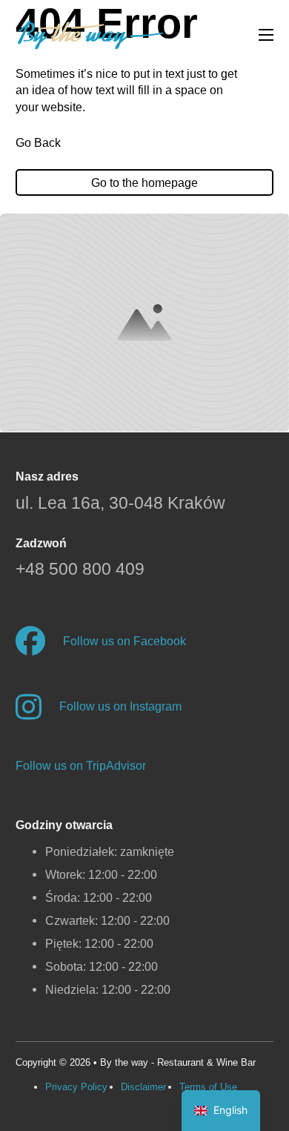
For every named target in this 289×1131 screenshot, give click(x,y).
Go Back (38, 142)
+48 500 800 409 (80, 569)
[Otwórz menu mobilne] (266, 35)
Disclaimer (143, 1086)
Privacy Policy (76, 1086)
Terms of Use (208, 1086)
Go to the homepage (144, 182)
